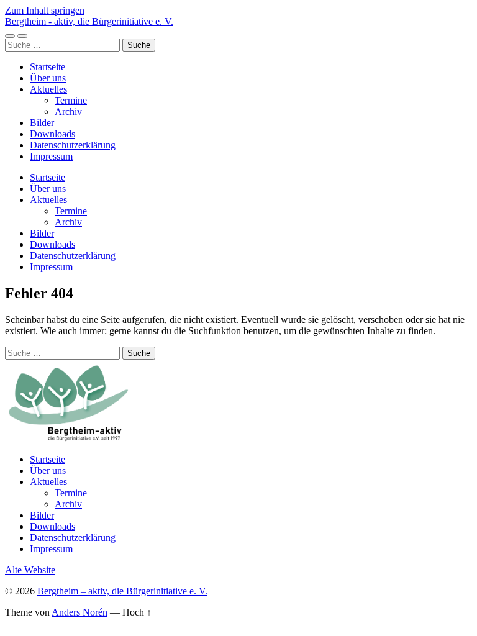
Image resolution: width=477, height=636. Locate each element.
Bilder (42, 122)
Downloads (52, 134)
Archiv (68, 111)
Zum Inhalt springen (44, 10)
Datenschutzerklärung (73, 145)
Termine (71, 100)
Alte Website (30, 570)
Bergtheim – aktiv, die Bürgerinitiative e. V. (122, 591)
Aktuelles (48, 89)
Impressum (51, 156)
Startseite (47, 66)
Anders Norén (79, 612)
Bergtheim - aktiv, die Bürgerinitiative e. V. (89, 21)
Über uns (48, 78)
